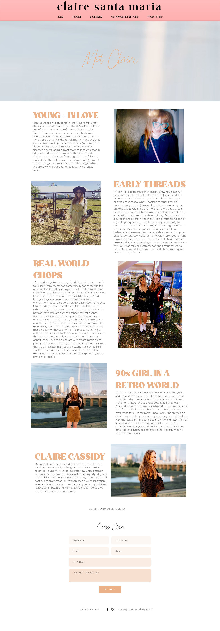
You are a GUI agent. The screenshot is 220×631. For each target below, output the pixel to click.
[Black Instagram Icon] (112, 609)
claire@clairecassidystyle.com (135, 609)
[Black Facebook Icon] (107, 609)
